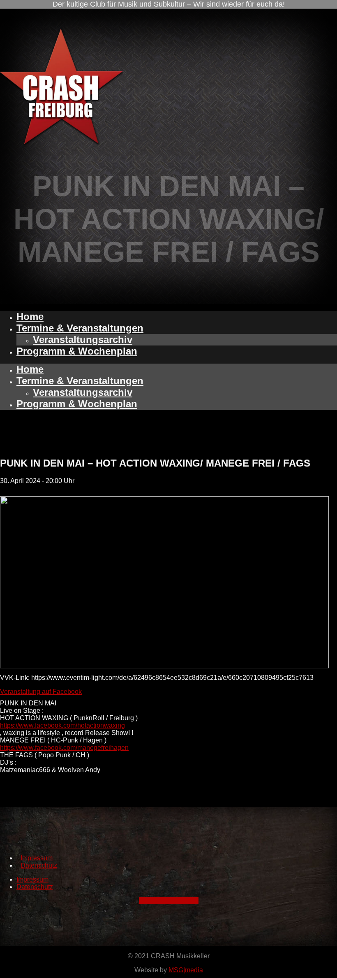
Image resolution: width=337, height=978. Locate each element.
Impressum (37, 857)
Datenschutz (39, 865)
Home (30, 316)
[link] (62, 725)
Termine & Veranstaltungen (79, 328)
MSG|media (185, 969)
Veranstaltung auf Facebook (41, 691)
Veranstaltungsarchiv (82, 339)
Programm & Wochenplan (76, 351)
